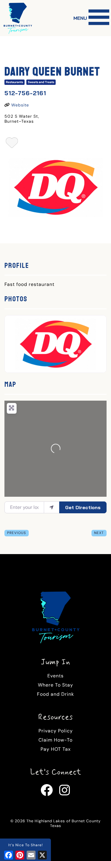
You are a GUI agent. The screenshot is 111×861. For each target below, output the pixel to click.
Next (99, 532)
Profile (16, 265)
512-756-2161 (25, 93)
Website (20, 105)
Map (10, 384)
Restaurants (14, 82)
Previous (16, 532)
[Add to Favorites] (12, 144)
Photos (16, 298)
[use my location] (51, 507)
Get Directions (83, 507)
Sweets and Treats (41, 82)
